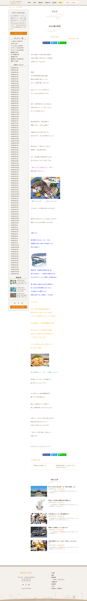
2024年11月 (14, 114)
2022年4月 (13, 183)
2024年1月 (13, 136)
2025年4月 (13, 103)
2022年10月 (14, 169)
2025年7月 (13, 96)
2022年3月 (13, 185)
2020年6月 (13, 231)
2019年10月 (14, 247)
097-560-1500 (27, 579)
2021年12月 (14, 191)
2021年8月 (13, 200)
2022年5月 (13, 180)
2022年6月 (13, 178)
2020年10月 (14, 222)
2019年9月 (13, 249)
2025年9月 (13, 92)
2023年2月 (13, 160)
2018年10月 (14, 273)
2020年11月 (14, 220)
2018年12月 (14, 269)
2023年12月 (14, 138)
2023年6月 (13, 152)
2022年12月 (14, 165)
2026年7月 (13, 70)
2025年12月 (14, 85)
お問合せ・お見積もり (71, 2)
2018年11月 (14, 271)
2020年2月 (13, 240)
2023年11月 (14, 141)
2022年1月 (13, 189)
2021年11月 (14, 194)
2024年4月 (13, 129)
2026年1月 (13, 83)
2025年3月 (13, 105)
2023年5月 (13, 154)
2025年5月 (13, 101)
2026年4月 (13, 76)
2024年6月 (13, 125)
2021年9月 (13, 198)
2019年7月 (13, 253)
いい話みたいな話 (54, 36)
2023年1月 (13, 163)
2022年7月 (13, 176)
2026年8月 (13, 67)
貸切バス (13, 61)
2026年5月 (13, 74)
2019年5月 (13, 258)
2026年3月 (13, 78)
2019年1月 (13, 267)
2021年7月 (13, 203)
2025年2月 (13, 107)
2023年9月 (13, 145)
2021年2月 (13, 214)
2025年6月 (13, 98)
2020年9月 (13, 225)
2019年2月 (13, 265)
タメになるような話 (16, 45)
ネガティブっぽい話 (16, 47)
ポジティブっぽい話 (16, 50)
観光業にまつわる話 (16, 58)
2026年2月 (13, 81)
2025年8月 (13, 94)
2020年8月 (13, 227)
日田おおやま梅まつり (39, 465)
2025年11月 (14, 87)
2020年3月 (13, 238)
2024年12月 (14, 112)
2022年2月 (13, 187)
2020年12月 (14, 218)
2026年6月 (13, 72)
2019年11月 (14, 245)
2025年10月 (14, 90)
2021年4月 (13, 209)
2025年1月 (13, 109)
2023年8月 (13, 147)
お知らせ (13, 43)
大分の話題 (13, 54)
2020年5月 (13, 234)
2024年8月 (13, 121)
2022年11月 (14, 167)
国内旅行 (13, 52)
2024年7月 (13, 123)
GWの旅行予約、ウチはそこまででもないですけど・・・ (65, 466)
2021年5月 (13, 207)
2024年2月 (13, 134)
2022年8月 (13, 174)
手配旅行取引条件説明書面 (26, 588)
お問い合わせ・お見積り (19, 307)
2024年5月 (13, 127)
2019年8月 (13, 251)
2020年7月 (13, 229)
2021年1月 (13, 216)
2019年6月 (13, 256)
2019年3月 (13, 262)
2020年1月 (13, 242)
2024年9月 (13, 118)
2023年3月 (13, 158)
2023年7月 (13, 149)
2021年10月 (14, 196)
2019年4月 (13, 260)
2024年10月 (14, 116)
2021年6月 (13, 205)
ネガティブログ (18, 33)
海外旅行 (13, 56)
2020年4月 (13, 236)
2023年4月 (13, 156)
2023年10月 (14, 143)
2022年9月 (13, 172)
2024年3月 (13, 132)
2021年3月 (13, 211)
